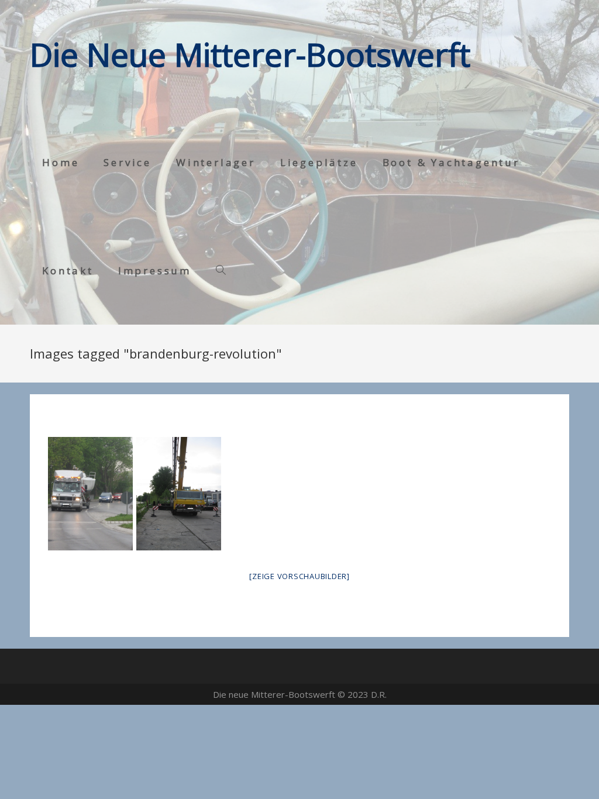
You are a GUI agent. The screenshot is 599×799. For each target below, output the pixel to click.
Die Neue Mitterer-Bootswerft (250, 54)
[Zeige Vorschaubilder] (299, 576)
